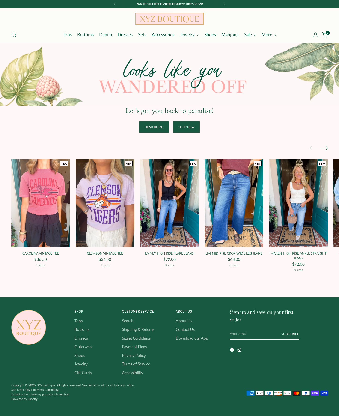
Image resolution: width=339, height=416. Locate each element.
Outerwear (83, 346)
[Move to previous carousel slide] (313, 148)
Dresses (81, 338)
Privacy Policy (134, 355)
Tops (78, 320)
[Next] (225, 4)
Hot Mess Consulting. (45, 390)
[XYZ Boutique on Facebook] (232, 350)
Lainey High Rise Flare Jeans (169, 253)
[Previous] (115, 4)
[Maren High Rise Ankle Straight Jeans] (298, 203)
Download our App (192, 338)
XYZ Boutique (46, 385)
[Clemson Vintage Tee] (105, 203)
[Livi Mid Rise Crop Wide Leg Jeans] (234, 203)
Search (127, 320)
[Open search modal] (13, 34)
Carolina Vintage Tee (40, 253)
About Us (184, 320)
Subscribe (290, 334)
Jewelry (81, 364)
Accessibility (132, 372)
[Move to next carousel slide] (324, 148)
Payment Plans (134, 346)
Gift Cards (83, 372)
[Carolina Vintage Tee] (40, 203)
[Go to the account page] (315, 34)
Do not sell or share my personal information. (40, 394)
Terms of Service (136, 364)
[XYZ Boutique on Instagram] (240, 350)
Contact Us (185, 329)
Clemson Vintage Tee (105, 253)
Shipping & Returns (138, 329)
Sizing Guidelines (136, 338)
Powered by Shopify (24, 399)
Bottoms (81, 329)
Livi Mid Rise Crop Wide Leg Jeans (233, 253)
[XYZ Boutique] (169, 19)
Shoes (79, 355)
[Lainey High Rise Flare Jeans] (169, 203)
